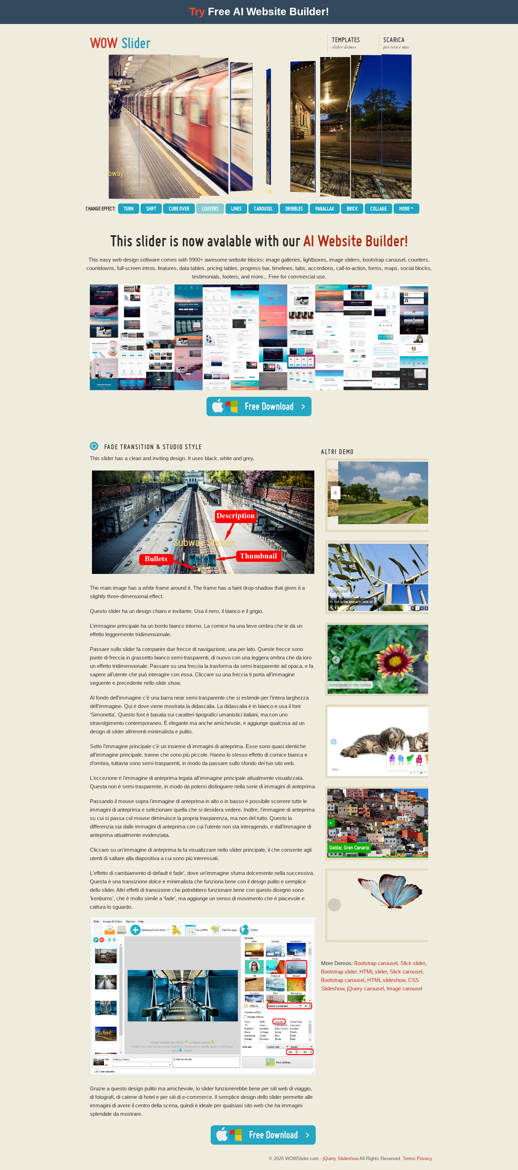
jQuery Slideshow (340, 1158)
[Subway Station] (253, 191)
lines (236, 208)
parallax (324, 208)
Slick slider (412, 963)
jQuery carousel (365, 988)
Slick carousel (406, 972)
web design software (136, 260)
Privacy (424, 1158)
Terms (409, 1158)
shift (151, 208)
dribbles (294, 208)
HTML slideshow (386, 980)
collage (378, 208)
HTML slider (373, 972)
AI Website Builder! (355, 240)
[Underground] (270, 191)
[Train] (259, 191)
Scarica (396, 43)
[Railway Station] (248, 191)
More (406, 208)
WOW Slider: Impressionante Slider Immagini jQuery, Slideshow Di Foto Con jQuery (121, 43)
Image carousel (404, 988)
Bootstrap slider (339, 972)
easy (105, 260)
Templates (346, 43)
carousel (263, 208)
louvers (210, 208)
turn (129, 208)
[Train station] (265, 191)
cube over (179, 208)
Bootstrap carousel (375, 963)
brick (352, 208)
